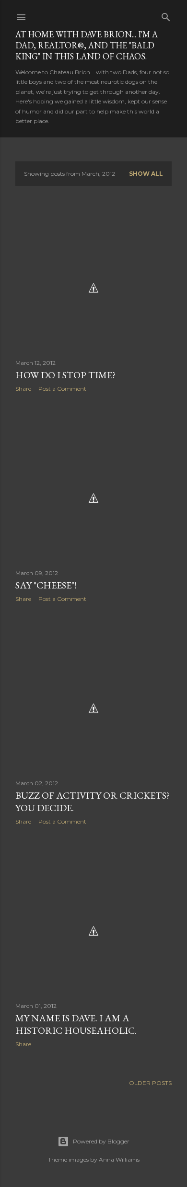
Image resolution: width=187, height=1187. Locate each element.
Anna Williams (119, 1159)
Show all (146, 173)
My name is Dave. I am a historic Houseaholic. (76, 1024)
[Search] (166, 15)
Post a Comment (62, 388)
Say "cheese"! (45, 585)
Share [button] (23, 388)
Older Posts (150, 1082)
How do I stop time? (65, 375)
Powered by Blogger (101, 1141)
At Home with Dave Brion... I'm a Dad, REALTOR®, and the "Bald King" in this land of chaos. (86, 45)
